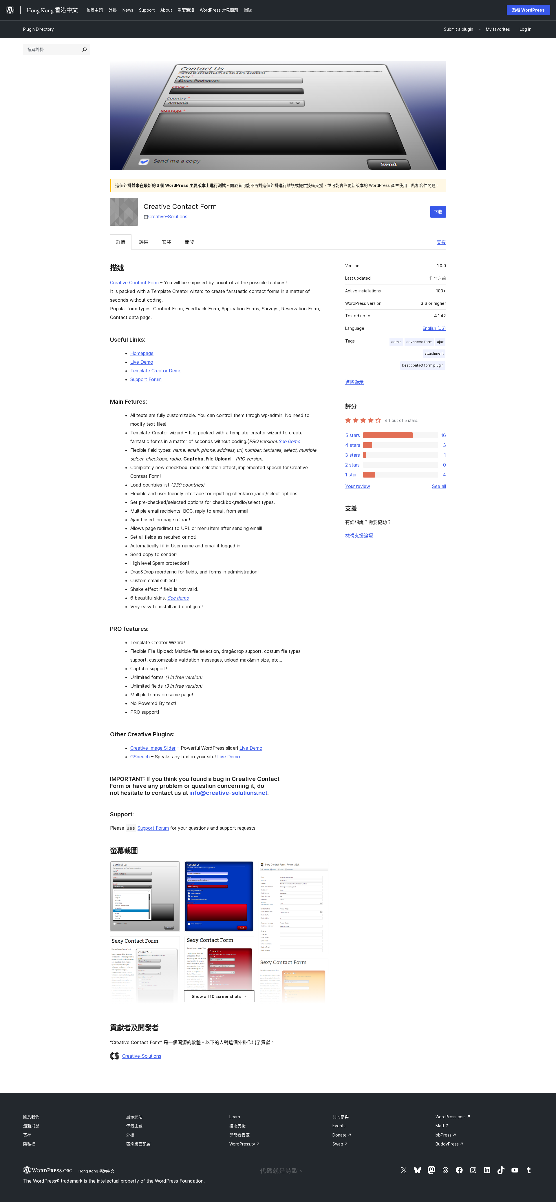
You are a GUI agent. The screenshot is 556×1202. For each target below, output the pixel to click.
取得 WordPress (528, 10)
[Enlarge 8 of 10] (320, 869)
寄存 (27, 1134)
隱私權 (29, 1143)
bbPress (446, 1134)
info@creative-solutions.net (228, 792)
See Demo (289, 441)
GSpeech (140, 757)
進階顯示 (354, 382)
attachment (434, 353)
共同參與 (340, 1116)
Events (338, 1125)
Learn (234, 1116)
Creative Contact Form (134, 282)
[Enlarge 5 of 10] (246, 944)
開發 (189, 242)
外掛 (130, 1134)
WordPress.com (453, 1116)
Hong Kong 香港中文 (96, 1171)
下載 (438, 211)
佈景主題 (134, 1125)
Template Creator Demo (156, 371)
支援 (441, 242)
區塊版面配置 (138, 1143)
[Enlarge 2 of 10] (172, 944)
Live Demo (141, 362)
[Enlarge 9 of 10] (320, 966)
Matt (442, 1125)
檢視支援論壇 (359, 535)
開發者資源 (239, 1134)
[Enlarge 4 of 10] (246, 869)
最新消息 (31, 1125)
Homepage (141, 353)
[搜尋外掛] (84, 49)
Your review (357, 486)
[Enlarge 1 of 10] (172, 869)
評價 (143, 242)
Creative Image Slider (152, 748)
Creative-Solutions (167, 216)
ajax (440, 342)
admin (396, 342)
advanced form (419, 342)
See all (439, 486)
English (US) (434, 328)
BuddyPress (450, 1143)
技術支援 (237, 1125)
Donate (342, 1134)
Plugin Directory (38, 29)
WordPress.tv (244, 1143)
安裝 (166, 242)
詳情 (120, 242)
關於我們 (31, 1116)
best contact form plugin (423, 365)
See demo (178, 598)
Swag (340, 1143)
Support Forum (146, 379)
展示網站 (134, 1116)
